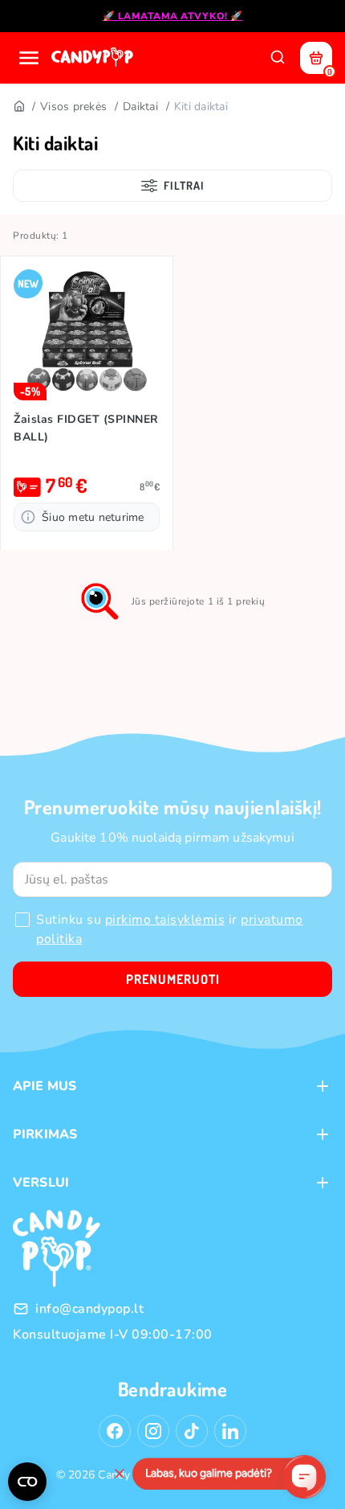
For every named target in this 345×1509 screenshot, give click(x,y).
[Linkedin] (230, 1431)
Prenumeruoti (173, 979)
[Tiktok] (192, 1431)
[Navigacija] (28, 57)
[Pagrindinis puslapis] (93, 58)
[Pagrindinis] (18, 107)
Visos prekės (73, 106)
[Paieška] (278, 58)
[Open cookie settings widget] (27, 1481)
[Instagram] (153, 1431)
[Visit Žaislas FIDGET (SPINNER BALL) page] (87, 334)
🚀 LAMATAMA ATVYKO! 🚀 (173, 16)
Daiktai (140, 106)
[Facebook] (115, 1431)
